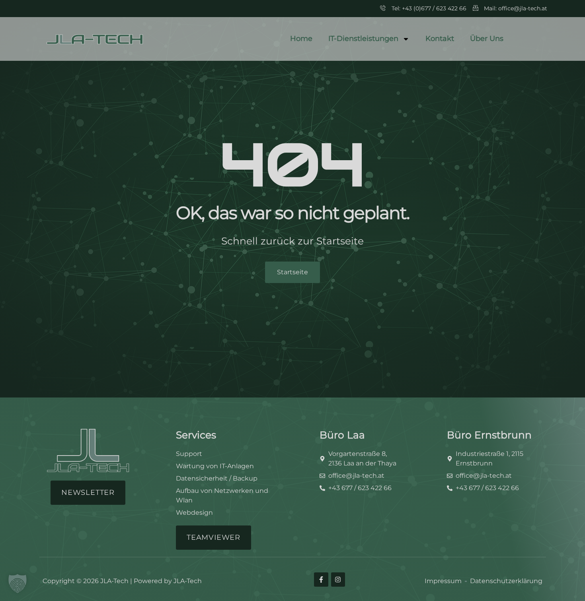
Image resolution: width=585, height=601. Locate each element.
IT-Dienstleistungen (363, 38)
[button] (17, 583)
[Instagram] (338, 579)
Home (301, 38)
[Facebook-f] (321, 579)
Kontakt (439, 38)
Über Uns (486, 38)
